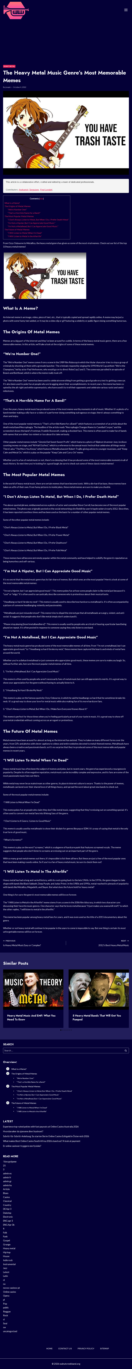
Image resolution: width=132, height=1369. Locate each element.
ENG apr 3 (8, 1220)
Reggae (7, 1311)
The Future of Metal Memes (17, 229)
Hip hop (6, 1252)
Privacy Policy (86, 1348)
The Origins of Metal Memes (18, 206)
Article (6, 1189)
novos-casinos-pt (11, 1287)
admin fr (7, 1177)
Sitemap (104, 1348)
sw (4, 1327)
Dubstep (7, 1213)
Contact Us (65, 1348)
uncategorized (10, 1331)
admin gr (7, 1181)
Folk (5, 1232)
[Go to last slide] (7, 999)
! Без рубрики (9, 1161)
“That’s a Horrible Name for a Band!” (24, 213)
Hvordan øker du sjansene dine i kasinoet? (23, 1131)
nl (4, 1280)
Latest (6, 1272)
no (4, 1284)
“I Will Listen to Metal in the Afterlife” (25, 236)
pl (4, 1299)
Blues (5, 1193)
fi (3, 1228)
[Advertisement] (66, 39)
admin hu (7, 1185)
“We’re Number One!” (17, 209)
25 (4, 1165)
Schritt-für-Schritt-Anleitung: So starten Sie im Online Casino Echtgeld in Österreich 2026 (46, 1136)
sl (4, 1319)
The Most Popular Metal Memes (19, 216)
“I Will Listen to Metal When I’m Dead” (25, 233)
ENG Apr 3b (8, 1224)
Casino (6, 1197)
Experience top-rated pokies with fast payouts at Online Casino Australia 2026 (41, 1126)
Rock (5, 1315)
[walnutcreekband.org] (16, 10)
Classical (7, 1201)
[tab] (60, 1030)
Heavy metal (9, 66)
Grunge (6, 1244)
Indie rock (8, 1260)
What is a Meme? (12, 203)
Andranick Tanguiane (29, 190)
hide (41, 199)
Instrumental (9, 1264)
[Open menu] (126, 10)
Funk (5, 1236)
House (6, 1256)
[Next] (125, 999)
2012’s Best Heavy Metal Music (113, 943)
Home (49, 1348)
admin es (7, 1173)
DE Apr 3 (7, 1209)
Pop (5, 1303)
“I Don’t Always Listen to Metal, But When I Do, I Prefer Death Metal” (38, 219)
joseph (8, 87)
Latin (5, 1276)
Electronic (8, 1216)
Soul (5, 1323)
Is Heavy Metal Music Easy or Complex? (22, 943)
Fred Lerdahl (46, 190)
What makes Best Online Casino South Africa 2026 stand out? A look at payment (41, 1141)
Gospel (6, 1240)
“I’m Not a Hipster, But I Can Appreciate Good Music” (31, 223)
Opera (6, 1295)
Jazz (5, 1268)
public (6, 1307)
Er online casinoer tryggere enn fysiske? (22, 1146)
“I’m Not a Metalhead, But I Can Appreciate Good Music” (33, 226)
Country (7, 1205)
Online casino (9, 1291)
